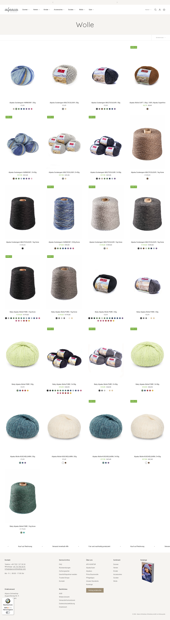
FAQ (60, 564)
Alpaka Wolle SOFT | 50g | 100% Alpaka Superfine (147, 103)
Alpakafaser (90, 568)
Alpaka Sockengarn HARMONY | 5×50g (22, 172)
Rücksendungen (64, 568)
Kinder (115, 571)
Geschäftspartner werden (68, 574)
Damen (115, 564)
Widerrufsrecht (64, 597)
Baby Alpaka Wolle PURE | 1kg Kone (22, 312)
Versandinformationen (67, 600)
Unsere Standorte (92, 581)
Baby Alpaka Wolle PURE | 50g (106, 312)
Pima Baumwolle (92, 574)
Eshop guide (162, 614)
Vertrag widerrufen (95, 590)
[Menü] (12, 599)
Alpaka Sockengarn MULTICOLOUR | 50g (64, 103)
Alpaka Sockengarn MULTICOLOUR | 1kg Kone (147, 172)
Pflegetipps (90, 578)
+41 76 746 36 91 (19, 567)
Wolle (115, 581)
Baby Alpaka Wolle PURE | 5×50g (64, 384)
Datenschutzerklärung (67, 604)
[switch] (8, 612)
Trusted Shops (64, 578)
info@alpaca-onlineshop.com (15, 569)
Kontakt (62, 581)
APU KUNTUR (91, 564)
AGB (60, 593)
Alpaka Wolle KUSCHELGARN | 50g (22, 456)
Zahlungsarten (64, 571)
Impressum (63, 607)
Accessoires (117, 574)
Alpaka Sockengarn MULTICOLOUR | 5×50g (64, 172)
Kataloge (89, 584)
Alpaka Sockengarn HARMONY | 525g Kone (64, 242)
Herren (115, 568)
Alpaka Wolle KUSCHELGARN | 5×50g (105, 456)
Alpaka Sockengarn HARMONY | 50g (23, 103)
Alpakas (89, 571)
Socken (116, 578)
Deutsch (147, 9)
